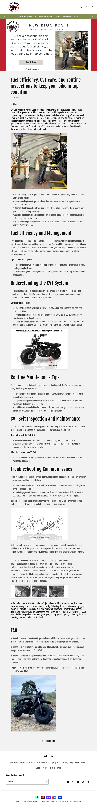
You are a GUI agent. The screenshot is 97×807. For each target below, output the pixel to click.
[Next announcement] (92, 16)
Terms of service (66, 801)
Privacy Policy (68, 763)
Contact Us (14, 763)
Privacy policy (55, 801)
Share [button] (15, 104)
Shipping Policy (41, 768)
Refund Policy (80, 763)
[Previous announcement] (4, 16)
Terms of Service (55, 768)
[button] (5, 7)
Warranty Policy (42, 763)
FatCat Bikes (23, 801)
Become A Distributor (27, 763)
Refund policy (45, 801)
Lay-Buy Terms (56, 763)
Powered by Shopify (33, 801)
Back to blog (49, 741)
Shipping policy (77, 801)
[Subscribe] (45, 781)
